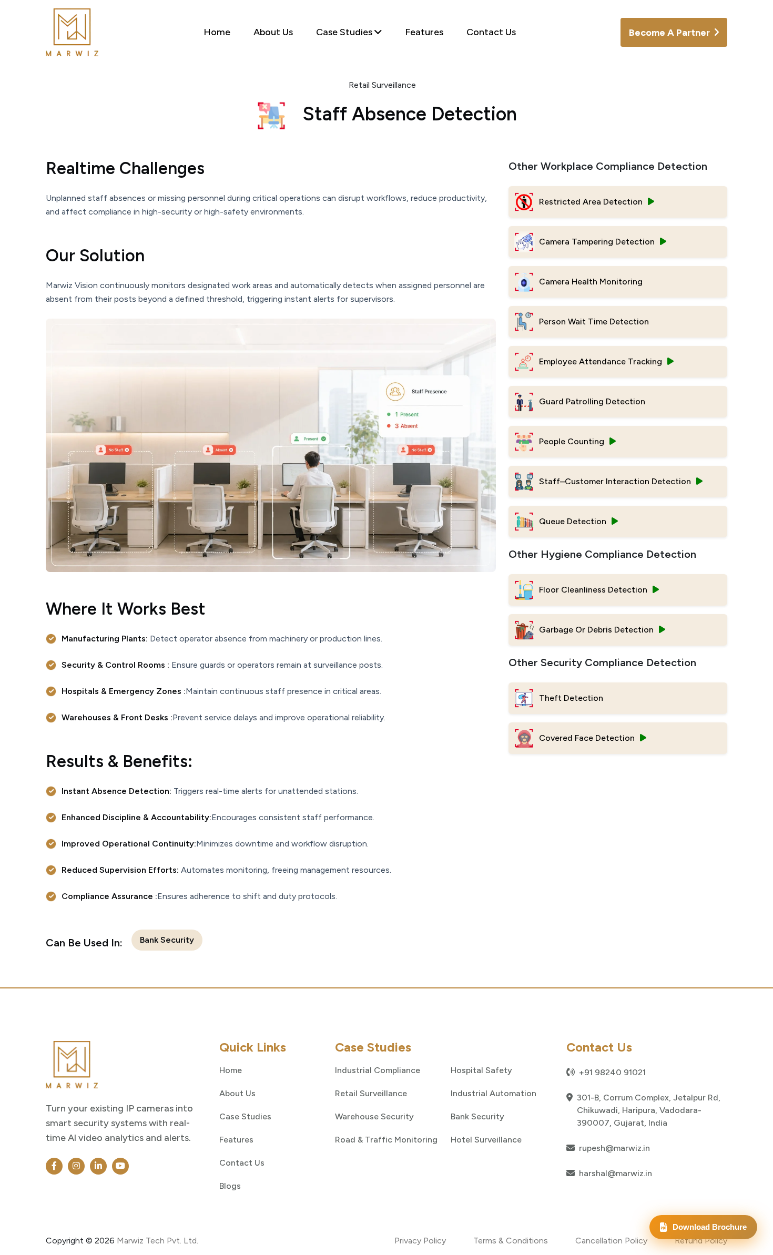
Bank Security (167, 940)
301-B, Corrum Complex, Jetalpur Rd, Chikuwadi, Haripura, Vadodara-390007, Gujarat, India (648, 1110)
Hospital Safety (481, 1070)
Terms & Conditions (510, 1241)
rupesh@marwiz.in (614, 1148)
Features (424, 32)
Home (217, 32)
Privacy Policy (420, 1241)
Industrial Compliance (377, 1070)
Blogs (230, 1185)
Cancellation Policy (611, 1241)
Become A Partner (670, 32)
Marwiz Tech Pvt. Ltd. (157, 1241)
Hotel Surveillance (486, 1139)
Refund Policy (701, 1241)
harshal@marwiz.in (615, 1173)
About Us (273, 32)
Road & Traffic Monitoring (386, 1139)
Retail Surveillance (371, 1093)
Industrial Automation (493, 1093)
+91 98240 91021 (612, 1072)
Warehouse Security (374, 1116)
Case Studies (345, 32)
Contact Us (491, 32)
